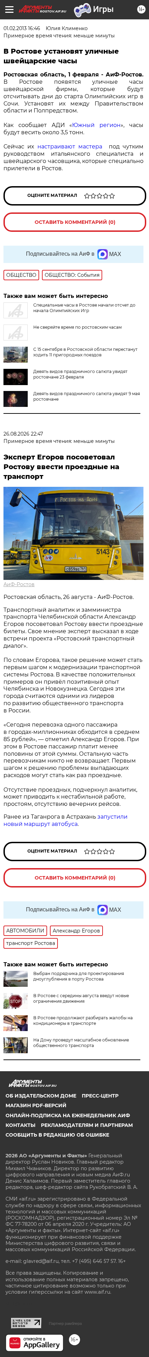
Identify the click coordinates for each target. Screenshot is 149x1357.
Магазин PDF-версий (36, 1105)
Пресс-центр (100, 1096)
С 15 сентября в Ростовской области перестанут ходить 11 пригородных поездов (85, 352)
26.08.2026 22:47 (23, 434)
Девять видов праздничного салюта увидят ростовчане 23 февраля (80, 374)
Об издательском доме (41, 1096)
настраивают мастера (73, 146)
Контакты (20, 1125)
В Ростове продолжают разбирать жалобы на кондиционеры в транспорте (83, 1020)
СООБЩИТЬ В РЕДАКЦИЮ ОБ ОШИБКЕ (57, 1135)
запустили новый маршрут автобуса (65, 820)
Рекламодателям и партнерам (87, 1125)
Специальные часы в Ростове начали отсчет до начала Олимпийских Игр (84, 307)
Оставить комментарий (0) (75, 222)
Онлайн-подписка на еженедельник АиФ (68, 1115)
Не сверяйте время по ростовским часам (77, 327)
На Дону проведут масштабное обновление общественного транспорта (81, 1042)
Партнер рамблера (65, 1323)
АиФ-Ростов (19, 584)
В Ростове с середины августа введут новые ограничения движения (81, 998)
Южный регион (96, 125)
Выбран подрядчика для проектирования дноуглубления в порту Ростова (78, 976)
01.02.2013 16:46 (21, 28)
